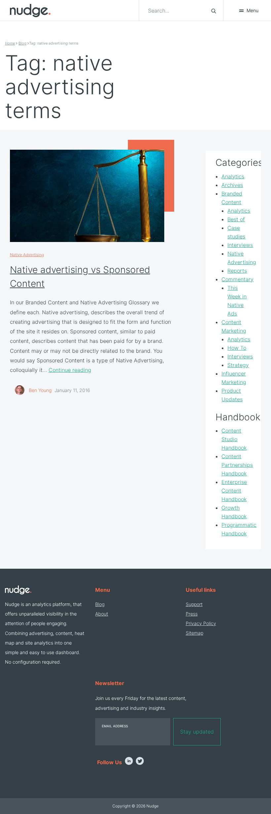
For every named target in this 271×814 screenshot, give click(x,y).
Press (192, 614)
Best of (236, 219)
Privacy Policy (201, 623)
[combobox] (175, 10)
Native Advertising (27, 254)
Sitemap (194, 633)
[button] (248, 10)
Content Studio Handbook (234, 439)
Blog (22, 43)
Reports (237, 270)
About (101, 614)
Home (10, 43)
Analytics (232, 176)
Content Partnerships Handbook (237, 465)
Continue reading (70, 370)
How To (236, 348)
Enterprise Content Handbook (234, 490)
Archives (232, 185)
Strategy (238, 365)
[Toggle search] (213, 10)
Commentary (237, 279)
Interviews (240, 245)
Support (194, 604)
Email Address (115, 726)
